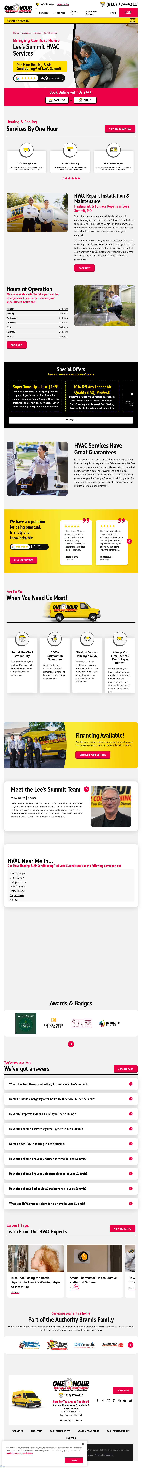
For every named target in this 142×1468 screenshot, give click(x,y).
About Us (74, 13)
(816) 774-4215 (122, 4)
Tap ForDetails (132, 20)
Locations (26, 32)
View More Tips (122, 1228)
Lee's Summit (50, 32)
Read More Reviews (23, 560)
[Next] (129, 541)
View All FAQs (125, 1069)
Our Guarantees (60, 1431)
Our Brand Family (118, 1431)
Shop (113, 12)
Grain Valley (17, 877)
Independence (18, 882)
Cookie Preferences (13, 1453)
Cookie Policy (27, 1453)
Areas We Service (91, 13)
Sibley (13, 899)
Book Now (128, 12)
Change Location (63, 4)
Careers (71, 1438)
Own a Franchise (88, 1431)
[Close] (83, 1444)
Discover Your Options (93, 755)
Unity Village (17, 891)
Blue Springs (17, 873)
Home (16, 32)
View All (71, 420)
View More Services (120, 129)
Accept (74, 1460)
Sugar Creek (17, 895)
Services (43, 12)
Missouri (37, 32)
